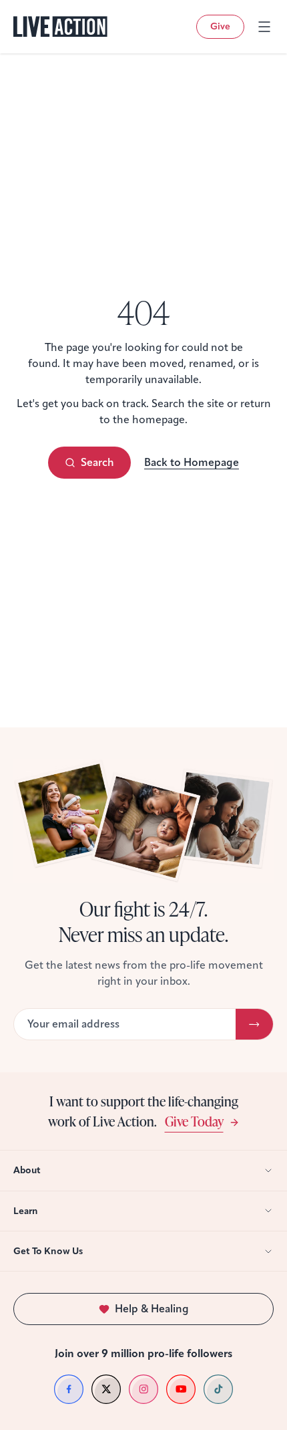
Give (220, 26)
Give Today (194, 1121)
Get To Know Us (48, 1251)
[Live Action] (60, 26)
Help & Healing (152, 1308)
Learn (25, 1211)
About (27, 1170)
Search (97, 462)
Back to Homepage (191, 462)
